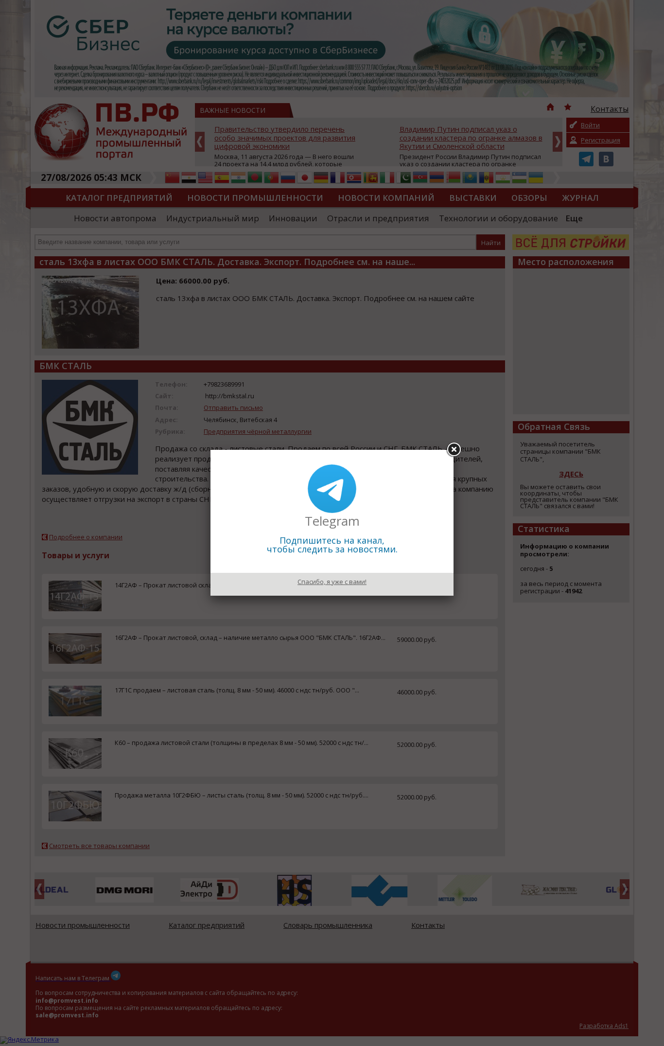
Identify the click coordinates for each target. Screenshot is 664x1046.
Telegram (332, 521)
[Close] (453, 450)
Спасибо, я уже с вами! (332, 581)
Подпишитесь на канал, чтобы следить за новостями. (332, 544)
